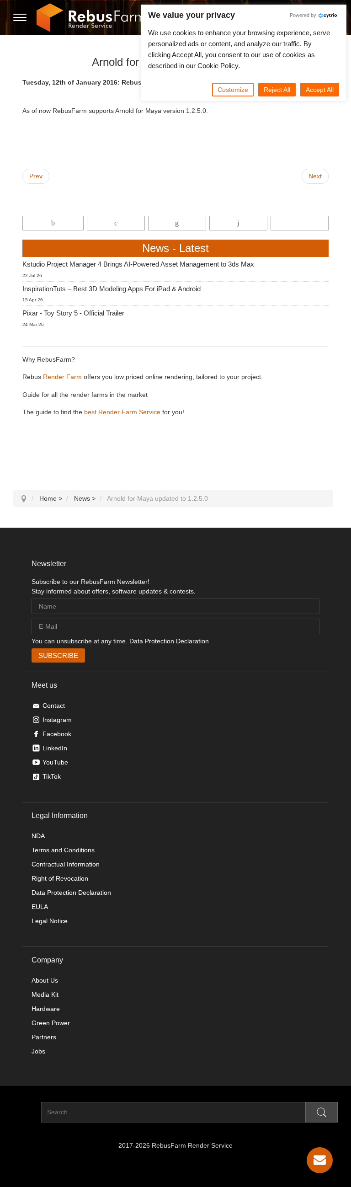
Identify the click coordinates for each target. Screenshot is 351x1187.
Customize (233, 89)
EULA (40, 906)
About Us (45, 980)
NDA (38, 835)
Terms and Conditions (63, 850)
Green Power (51, 1023)
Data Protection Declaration (169, 641)
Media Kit (45, 994)
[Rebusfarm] (91, 17)
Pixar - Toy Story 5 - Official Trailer (73, 313)
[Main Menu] (20, 18)
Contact (54, 705)
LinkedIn (55, 748)
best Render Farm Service (122, 412)
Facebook (57, 734)
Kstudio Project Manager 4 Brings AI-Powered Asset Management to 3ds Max (138, 264)
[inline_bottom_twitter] (116, 223)
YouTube (55, 762)
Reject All (277, 89)
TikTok (52, 776)
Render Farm (62, 376)
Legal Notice (50, 921)
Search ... (27, 1112)
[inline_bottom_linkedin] (177, 223)
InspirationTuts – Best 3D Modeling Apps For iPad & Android (111, 289)
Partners (44, 1037)
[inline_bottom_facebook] (53, 223)
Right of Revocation (60, 878)
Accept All (320, 89)
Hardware (46, 1008)
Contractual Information (66, 864)
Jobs (38, 1051)
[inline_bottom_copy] (300, 223)
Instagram (57, 719)
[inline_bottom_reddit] (238, 223)
